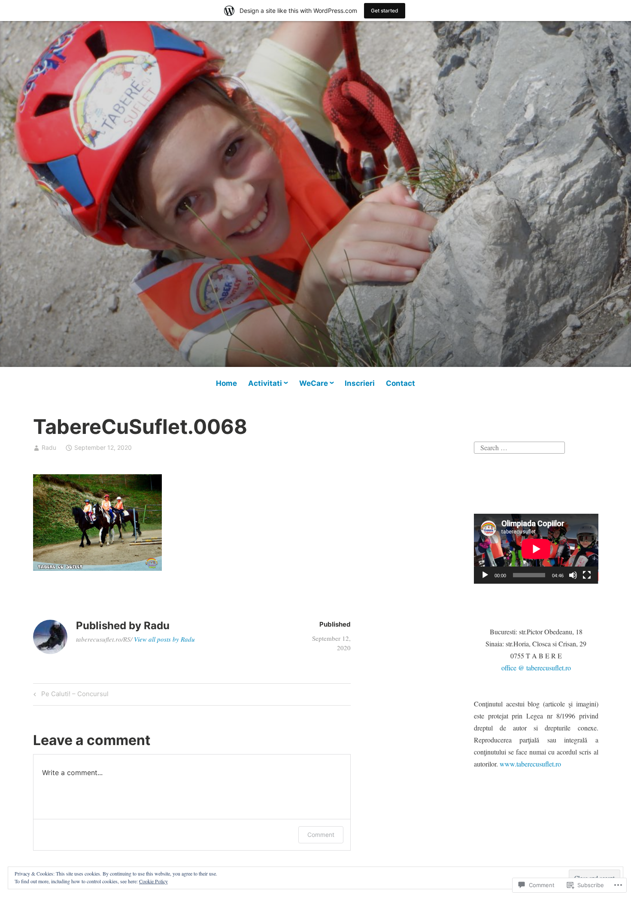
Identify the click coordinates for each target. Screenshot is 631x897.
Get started (384, 10)
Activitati (265, 383)
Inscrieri (360, 383)
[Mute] (573, 575)
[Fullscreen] (586, 575)
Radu (49, 447)
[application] (536, 549)
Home (226, 383)
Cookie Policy (153, 881)
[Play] (485, 575)
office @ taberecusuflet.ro (536, 667)
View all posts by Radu (164, 639)
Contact (400, 383)
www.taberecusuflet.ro (530, 763)
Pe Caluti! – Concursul (69, 695)
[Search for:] (519, 446)
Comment (320, 834)
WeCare (313, 383)
